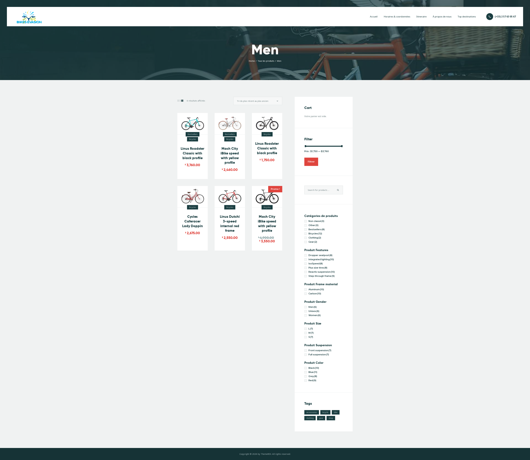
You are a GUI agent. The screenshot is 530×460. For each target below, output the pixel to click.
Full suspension (318, 354)
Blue (312, 372)
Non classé (316, 221)
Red (312, 380)
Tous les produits (266, 61)
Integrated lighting (321, 259)
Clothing (314, 237)
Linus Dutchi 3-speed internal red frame (230, 223)
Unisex (313, 311)
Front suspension (319, 350)
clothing (310, 418)
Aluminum (316, 289)
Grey (312, 376)
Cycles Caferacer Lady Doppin (192, 221)
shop (331, 418)
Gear (312, 242)
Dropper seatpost (320, 255)
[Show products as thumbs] (178, 100)
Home (252, 61)
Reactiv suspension (321, 272)
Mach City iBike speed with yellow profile (230, 155)
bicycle (325, 412)
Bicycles (192, 139)
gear (321, 418)
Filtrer (311, 161)
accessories (311, 412)
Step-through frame (321, 276)
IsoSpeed (315, 263)
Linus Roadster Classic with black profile (192, 153)
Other (313, 225)
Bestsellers (193, 134)
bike (335, 412)
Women (314, 315)
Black (313, 368)
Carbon (314, 293)
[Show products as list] (182, 100)
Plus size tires (317, 267)
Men (312, 307)
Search (338, 190)
